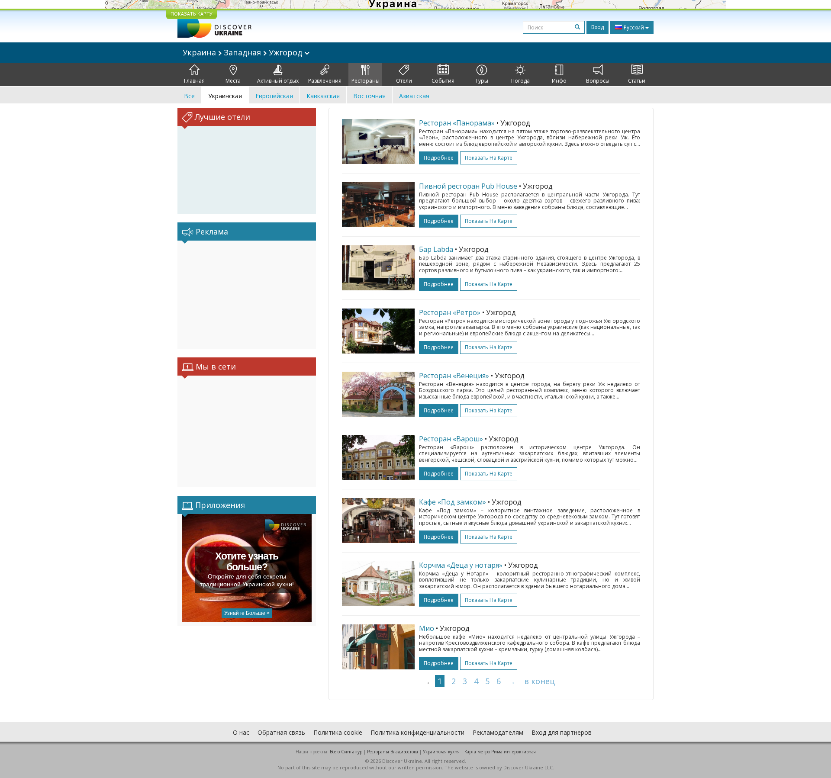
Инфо (559, 80)
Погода (520, 80)
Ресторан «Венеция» (454, 375)
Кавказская (323, 96)
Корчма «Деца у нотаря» (460, 565)
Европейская (274, 96)
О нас (241, 732)
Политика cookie (337, 732)
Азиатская (414, 96)
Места (233, 80)
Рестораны (365, 80)
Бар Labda (436, 249)
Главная (194, 80)
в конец (539, 681)
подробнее (439, 157)
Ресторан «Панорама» (457, 123)
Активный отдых (278, 80)
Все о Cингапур (346, 752)
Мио (426, 628)
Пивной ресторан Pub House (468, 186)
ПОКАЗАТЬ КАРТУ (192, 13)
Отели (404, 80)
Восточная (369, 96)
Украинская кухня (441, 752)
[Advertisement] (247, 295)
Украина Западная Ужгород (243, 52)
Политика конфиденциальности (417, 732)
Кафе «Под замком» (452, 502)
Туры (481, 80)
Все (189, 96)
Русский (633, 27)
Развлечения (324, 80)
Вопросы (597, 80)
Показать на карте (488, 157)
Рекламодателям (498, 732)
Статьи (636, 80)
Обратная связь (281, 732)
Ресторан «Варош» (451, 439)
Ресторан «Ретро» (449, 312)
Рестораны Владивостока (392, 752)
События (443, 80)
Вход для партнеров (561, 732)
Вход (597, 27)
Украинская (225, 96)
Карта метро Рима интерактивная (500, 752)
